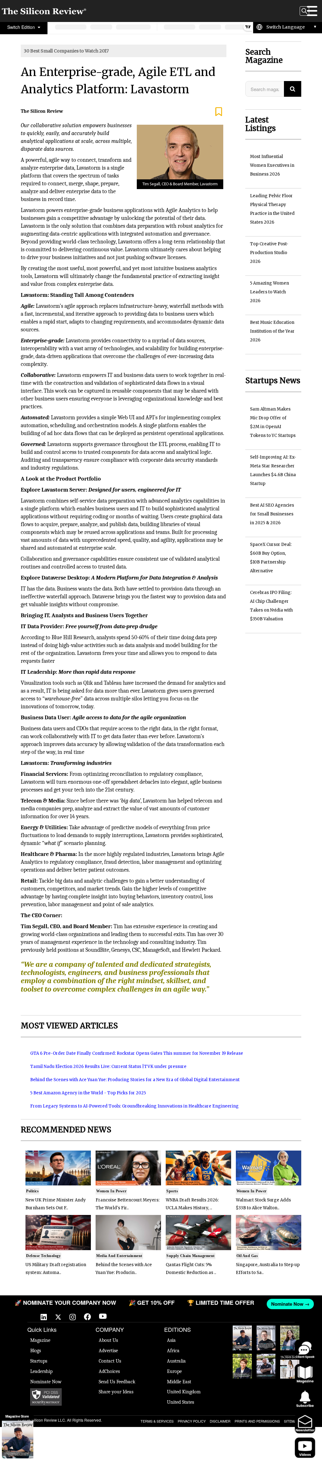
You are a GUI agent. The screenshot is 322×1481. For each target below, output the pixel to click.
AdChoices (109, 1371)
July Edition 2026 (242, 1363)
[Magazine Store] (17, 1439)
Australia (176, 1361)
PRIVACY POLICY (192, 1421)
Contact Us (110, 1361)
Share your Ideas (116, 1392)
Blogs (35, 1350)
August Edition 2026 (266, 1335)
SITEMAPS (292, 1421)
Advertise (108, 1350)
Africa (173, 1350)
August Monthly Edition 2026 (242, 1338)
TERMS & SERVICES (157, 1421)
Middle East (179, 1382)
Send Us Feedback (117, 1382)
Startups (38, 1361)
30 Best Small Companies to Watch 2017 (66, 51)
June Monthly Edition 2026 (290, 1366)
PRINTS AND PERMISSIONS (257, 1421)
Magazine (40, 1340)
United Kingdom (184, 1392)
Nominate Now (46, 1382)
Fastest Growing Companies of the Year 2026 (289, 1338)
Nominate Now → (288, 1303)
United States (180, 1402)
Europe (174, 1371)
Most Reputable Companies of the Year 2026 (266, 1366)
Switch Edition (21, 27)
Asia (171, 1340)
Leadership (41, 1371)
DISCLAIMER (220, 1421)
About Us (108, 1340)
